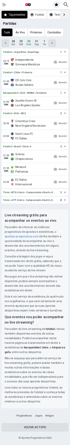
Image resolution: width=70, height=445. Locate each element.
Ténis (6, 192)
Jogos (38, 415)
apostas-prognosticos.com (22, 236)
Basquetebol (10, 92)
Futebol (7, 52)
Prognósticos (24, 415)
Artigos (49, 415)
